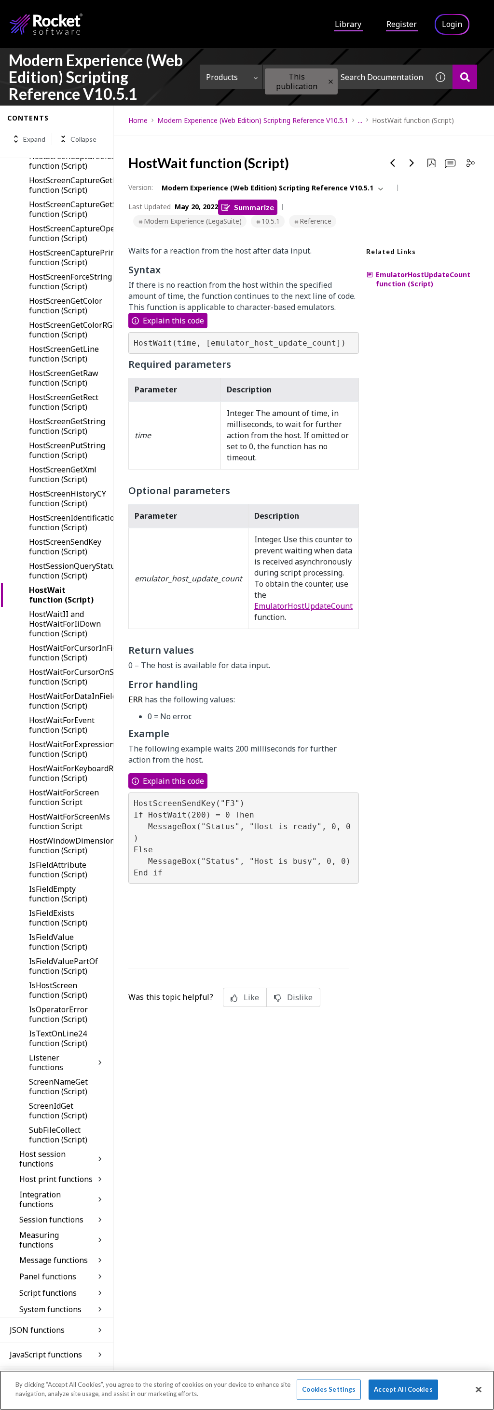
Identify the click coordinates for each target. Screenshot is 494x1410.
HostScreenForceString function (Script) (70, 281)
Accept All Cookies (403, 1389)
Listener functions (46, 1062)
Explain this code (173, 320)
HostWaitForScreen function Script (64, 797)
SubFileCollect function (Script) (58, 1134)
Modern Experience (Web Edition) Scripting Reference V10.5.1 (252, 120)
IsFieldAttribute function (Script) (58, 869)
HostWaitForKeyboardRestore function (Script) (71, 773)
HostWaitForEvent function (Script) (62, 725)
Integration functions (40, 1199)
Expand (34, 139)
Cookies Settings (329, 1389)
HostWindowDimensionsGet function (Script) (71, 845)
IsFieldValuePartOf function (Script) (63, 966)
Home (138, 120)
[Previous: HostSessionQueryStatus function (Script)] (392, 163)
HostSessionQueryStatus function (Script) (71, 570)
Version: (140, 187)
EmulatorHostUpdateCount (303, 606)
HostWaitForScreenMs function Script (69, 821)
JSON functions (37, 1330)
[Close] (478, 1389)
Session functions (51, 1219)
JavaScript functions (46, 1354)
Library (348, 24)
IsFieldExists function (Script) (58, 917)
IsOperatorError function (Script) (58, 1014)
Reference (315, 221)
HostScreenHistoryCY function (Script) (67, 498)
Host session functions (42, 1158)
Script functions (48, 1293)
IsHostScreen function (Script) (58, 990)
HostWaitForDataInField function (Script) (71, 701)
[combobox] (345, 77)
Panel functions (47, 1276)
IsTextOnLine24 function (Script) (58, 1038)
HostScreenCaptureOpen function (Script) (71, 233)
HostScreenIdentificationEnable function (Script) (71, 522)
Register (401, 24)
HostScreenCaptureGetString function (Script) (71, 209)
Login (452, 24)
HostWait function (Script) (61, 594)
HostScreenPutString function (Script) (67, 450)
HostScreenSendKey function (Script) (65, 546)
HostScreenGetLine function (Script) (64, 353)
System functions (50, 1309)
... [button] (360, 120)
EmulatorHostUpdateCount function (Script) (423, 279)
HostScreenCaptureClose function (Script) (71, 161)
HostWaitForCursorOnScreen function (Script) (71, 676)
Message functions (53, 1260)
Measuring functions (39, 1239)
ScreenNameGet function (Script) (58, 1086)
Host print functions (56, 1179)
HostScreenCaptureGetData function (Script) (71, 185)
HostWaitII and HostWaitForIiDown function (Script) (65, 623)
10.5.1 (270, 221)
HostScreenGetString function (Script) (67, 426)
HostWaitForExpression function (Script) (71, 749)
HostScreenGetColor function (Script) (65, 305)
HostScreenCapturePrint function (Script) (71, 257)
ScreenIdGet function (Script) (58, 1110)
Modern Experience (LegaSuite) (193, 221)
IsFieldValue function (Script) (58, 942)
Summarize (254, 207)
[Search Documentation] (465, 77)
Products (222, 77)
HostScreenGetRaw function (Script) (63, 378)
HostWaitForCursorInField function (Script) (71, 652)
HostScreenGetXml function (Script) (62, 474)
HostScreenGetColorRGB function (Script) (71, 329)
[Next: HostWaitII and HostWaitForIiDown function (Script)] (412, 163)
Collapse (83, 139)
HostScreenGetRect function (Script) (63, 402)
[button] (330, 81)
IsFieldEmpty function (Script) (58, 893)
